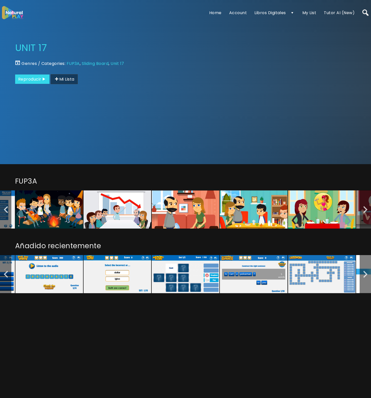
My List (309, 13)
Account (238, 13)
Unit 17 (117, 63)
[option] (49, 209)
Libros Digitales (270, 13)
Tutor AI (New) (339, 13)
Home (215, 13)
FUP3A (73, 63)
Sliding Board (95, 63)
